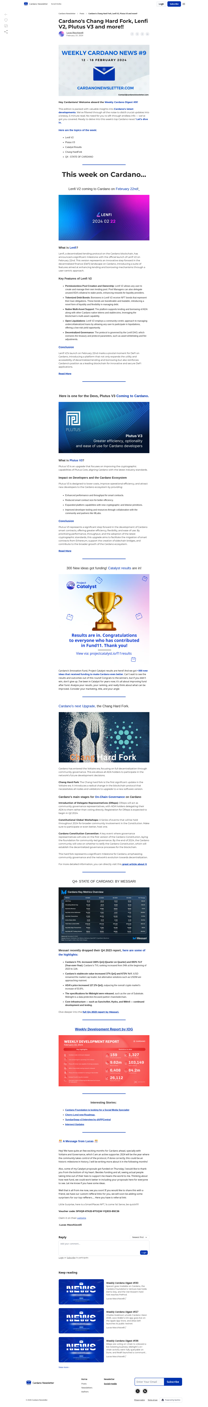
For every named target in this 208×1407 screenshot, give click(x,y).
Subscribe (174, 4)
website (81, 1218)
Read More (65, 373)
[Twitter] (138, 1391)
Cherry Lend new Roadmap (80, 1115)
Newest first (138, 1237)
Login (161, 4)
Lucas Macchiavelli (75, 32)
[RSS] (145, 1391)
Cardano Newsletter (67, 13)
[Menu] (184, 3)
